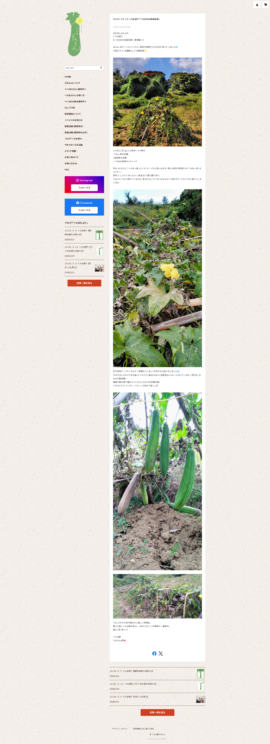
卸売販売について (73, 114)
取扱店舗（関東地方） (74, 126)
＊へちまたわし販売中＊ (75, 89)
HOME (68, 77)
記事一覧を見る (157, 712)
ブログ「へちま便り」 (73, 138)
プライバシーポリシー (120, 729)
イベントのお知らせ (73, 120)
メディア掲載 (70, 151)
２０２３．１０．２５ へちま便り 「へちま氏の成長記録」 (136, 19)
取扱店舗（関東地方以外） (76, 132)
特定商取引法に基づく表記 (143, 729)
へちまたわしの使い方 (75, 95)
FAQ (67, 169)
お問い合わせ (71, 163)
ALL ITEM (70, 108)
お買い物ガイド (72, 157)
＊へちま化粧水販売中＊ (75, 101)
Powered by (154, 739)
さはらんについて (72, 83)
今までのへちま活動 (74, 145)
